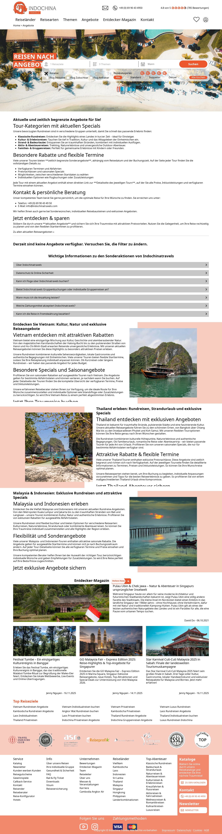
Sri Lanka (118, 778)
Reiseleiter (86, 774)
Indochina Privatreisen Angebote (81, 720)
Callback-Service (22, 781)
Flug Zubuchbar (79, 77)
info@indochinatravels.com (41, 206)
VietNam (118, 763)
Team (83, 770)
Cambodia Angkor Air (92, 791)
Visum (49, 785)
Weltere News (118, 581)
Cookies (197, 830)
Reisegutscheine (22, 774)
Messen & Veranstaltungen (89, 783)
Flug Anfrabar (101, 77)
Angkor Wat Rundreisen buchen (80, 711)
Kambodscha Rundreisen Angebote (33, 711)
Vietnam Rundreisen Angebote (30, 706)
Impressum (168, 830)
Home (16, 25)
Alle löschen (198, 77)
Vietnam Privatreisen (123, 706)
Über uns (85, 778)
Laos (115, 770)
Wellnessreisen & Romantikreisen (156, 801)
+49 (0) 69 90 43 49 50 (40, 203)
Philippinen (119, 796)
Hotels (17, 799)
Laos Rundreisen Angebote (175, 711)
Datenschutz (184, 830)
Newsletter (19, 767)
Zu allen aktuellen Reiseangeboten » (33, 231)
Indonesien (119, 774)
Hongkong (119, 792)
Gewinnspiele (21, 778)
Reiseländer (25, 19)
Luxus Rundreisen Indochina (176, 720)
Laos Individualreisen (25, 715)
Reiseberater (20, 792)
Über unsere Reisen (57, 763)
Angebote (90, 19)
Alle (118, 77)
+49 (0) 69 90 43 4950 (195, 796)
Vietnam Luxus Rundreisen (175, 706)
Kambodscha (120, 767)
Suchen (193, 64)
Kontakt (147, 19)
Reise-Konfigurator (24, 796)
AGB (206, 830)
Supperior (155, 77)
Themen (70, 19)
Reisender (19, 788)
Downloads (52, 781)
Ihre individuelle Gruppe (60, 767)
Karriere (84, 788)
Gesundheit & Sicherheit (60, 770)
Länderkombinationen (125, 799)
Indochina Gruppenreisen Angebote (131, 720)
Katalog (17, 763)
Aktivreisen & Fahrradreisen (154, 795)
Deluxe (173, 77)
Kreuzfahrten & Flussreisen (155, 788)
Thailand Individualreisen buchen (179, 715)
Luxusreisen (153, 810)
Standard (135, 77)
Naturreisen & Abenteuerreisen (155, 775)
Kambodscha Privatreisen (125, 711)
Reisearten (49, 19)
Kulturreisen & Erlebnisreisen (154, 781)
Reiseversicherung (57, 788)
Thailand (118, 781)
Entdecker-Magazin (119, 19)
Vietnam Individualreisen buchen (81, 706)
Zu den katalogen (195, 782)
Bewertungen (200, 7)
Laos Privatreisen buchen (76, 715)
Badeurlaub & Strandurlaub (154, 768)
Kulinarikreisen (154, 806)
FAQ (48, 774)
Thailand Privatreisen (25, 720)
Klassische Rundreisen (159, 763)
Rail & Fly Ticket (55, 778)
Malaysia (118, 785)
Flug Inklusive (57, 77)
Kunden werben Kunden (27, 770)
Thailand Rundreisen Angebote (128, 715)
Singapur (118, 788)
